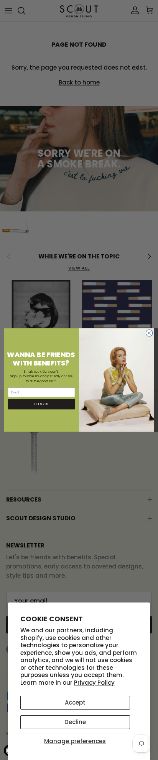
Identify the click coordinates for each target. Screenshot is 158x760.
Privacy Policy (94, 683)
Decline (75, 722)
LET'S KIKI (41, 404)
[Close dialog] (149, 333)
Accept (75, 702)
